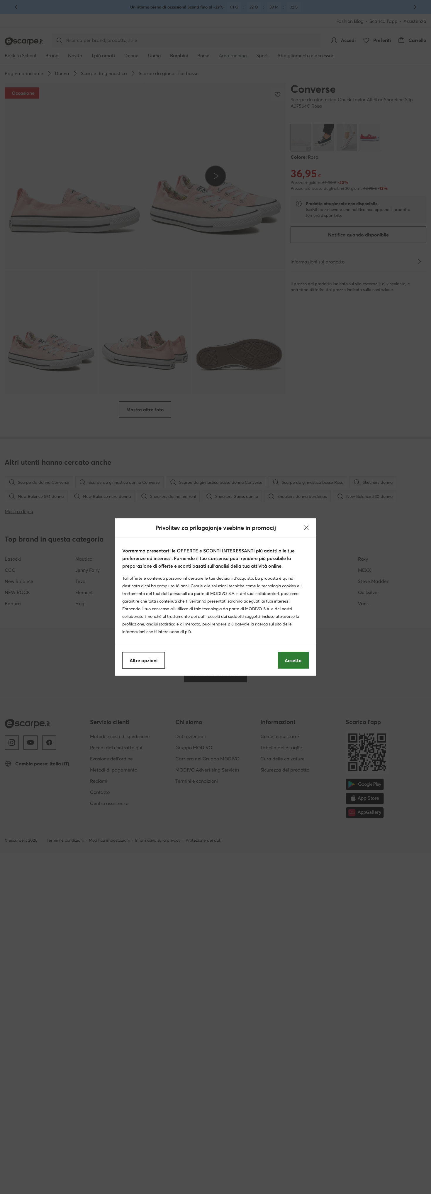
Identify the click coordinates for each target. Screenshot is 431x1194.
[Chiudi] (306, 528)
